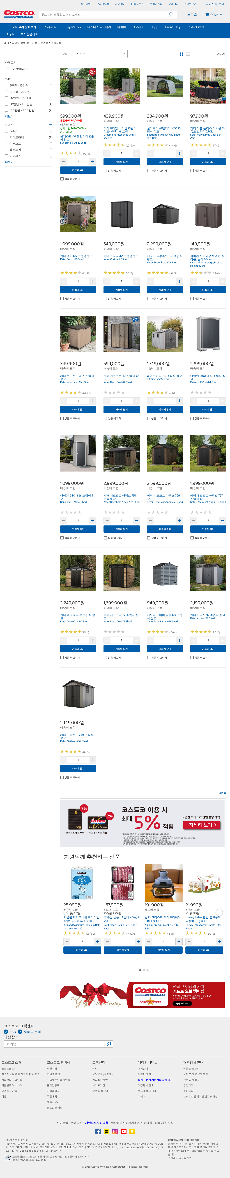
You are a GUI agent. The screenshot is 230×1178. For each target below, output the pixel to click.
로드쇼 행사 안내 (147, 1090)
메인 (6, 43)
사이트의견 (98, 1085)
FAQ (94, 1068)
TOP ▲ (221, 793)
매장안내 (143, 1068)
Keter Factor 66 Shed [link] (72, 259)
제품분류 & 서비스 (11, 1085)
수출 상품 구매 (100, 1090)
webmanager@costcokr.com (142, 1147)
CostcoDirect (195, 27)
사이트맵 (62, 1122)
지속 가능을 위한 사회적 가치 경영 (20, 1074)
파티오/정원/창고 (21, 43)
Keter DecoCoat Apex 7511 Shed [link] (122, 502)
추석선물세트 (29, 34)
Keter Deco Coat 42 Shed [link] (118, 382)
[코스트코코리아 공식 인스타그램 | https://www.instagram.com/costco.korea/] (115, 1132)
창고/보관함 (41, 43)
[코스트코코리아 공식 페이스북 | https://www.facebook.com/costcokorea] (98, 1132)
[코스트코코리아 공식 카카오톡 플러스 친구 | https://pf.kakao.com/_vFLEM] (107, 1132)
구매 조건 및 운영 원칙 (195, 1074)
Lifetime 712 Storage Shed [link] (161, 379)
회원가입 (52, 1068)
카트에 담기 (78, 169)
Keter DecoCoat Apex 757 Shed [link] (208, 502)
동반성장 (188, 1090)
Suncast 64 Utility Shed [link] (73, 142)
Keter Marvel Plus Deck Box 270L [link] (205, 136)
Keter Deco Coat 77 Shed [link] (118, 621)
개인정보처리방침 (96, 1122)
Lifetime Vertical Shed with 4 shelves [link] (120, 136)
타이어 (121, 27)
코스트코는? (8, 1068)
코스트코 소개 (11, 1062)
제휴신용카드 (54, 1102)
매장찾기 (11, 1037)
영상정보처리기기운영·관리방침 (131, 1122)
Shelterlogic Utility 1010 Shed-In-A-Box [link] (164, 136)
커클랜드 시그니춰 (11, 1079)
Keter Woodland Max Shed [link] (75, 382)
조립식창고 (57, 43)
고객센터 (98, 1062)
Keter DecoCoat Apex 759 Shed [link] (165, 502)
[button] (173, 14)
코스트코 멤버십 (58, 1062)
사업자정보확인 (52, 1150)
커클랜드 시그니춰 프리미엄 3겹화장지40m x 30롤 (81, 919)
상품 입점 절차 (191, 1079)
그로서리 (138, 27)
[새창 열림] (8, 1158)
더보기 (9, 116)
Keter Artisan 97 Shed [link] (202, 618)
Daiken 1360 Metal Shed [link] (203, 382)
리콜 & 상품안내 (101, 1079)
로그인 (192, 14)
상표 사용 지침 (164, 1122)
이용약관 (76, 1122)
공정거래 (188, 1085)
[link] (78, 102)
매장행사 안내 (145, 1085)
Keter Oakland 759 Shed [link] (74, 741)
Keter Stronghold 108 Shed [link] (162, 262)
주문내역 (52, 1096)
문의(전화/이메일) (102, 1074)
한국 (221, 4)
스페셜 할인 (51, 27)
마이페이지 (53, 1090)
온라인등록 (53, 1085)
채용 (3, 1096)
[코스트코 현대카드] (142, 845)
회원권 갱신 (53, 1074)
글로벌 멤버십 (55, 1107)
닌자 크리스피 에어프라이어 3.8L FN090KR (163, 919)
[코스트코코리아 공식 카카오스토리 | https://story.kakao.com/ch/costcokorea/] (132, 1132)
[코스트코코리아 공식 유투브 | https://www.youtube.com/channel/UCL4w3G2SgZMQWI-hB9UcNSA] (124, 1132)
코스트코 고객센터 (19, 1025)
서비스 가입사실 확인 (180, 1157)
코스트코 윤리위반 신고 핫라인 (200, 1096)
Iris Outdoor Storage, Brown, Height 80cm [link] (206, 264)
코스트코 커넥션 (10, 1090)
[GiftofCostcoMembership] (142, 1006)
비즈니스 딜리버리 (99, 27)
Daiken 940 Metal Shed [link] (73, 502)
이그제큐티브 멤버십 (58, 1079)
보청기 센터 (144, 1074)
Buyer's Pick (73, 27)
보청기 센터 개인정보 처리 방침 (155, 1079)
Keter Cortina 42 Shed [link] (116, 259)
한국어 (188, 3)
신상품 (154, 27)
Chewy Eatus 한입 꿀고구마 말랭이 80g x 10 (203, 919)
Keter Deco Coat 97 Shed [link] (74, 621)
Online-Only (172, 27)
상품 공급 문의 (191, 1068)
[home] (19, 13)
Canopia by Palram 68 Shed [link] (162, 621)
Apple (10, 34)
